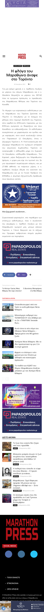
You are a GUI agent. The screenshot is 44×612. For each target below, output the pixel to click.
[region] (22, 3)
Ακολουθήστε (21, 551)
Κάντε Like (8, 551)
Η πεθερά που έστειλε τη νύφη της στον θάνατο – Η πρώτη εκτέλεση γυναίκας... (27, 471)
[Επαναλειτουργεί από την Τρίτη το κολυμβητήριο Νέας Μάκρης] (8, 307)
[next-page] (7, 379)
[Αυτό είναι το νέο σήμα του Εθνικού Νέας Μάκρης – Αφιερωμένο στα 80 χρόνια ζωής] (8, 331)
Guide (15, 505)
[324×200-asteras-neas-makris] (22, 196)
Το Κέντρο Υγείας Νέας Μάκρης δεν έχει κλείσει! (12, 289)
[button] (22, 3)
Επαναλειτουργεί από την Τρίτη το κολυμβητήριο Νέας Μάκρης (27, 307)
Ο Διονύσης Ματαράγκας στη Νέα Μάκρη (32, 289)
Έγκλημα (16, 476)
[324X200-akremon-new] (22, 396)
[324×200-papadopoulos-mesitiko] (22, 253)
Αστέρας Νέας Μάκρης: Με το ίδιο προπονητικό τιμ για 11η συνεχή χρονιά (28, 344)
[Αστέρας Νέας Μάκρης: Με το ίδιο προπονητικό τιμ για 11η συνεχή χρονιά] (8, 344)
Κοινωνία (16, 464)
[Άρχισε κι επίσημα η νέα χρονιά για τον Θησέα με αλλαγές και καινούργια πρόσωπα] (8, 355)
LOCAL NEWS (17, 65)
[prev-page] (3, 379)
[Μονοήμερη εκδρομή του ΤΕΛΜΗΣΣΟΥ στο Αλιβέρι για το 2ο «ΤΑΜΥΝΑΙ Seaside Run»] (8, 318)
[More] (30, 275)
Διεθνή (15, 448)
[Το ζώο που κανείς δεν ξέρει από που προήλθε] (6, 446)
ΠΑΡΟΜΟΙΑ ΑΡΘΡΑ (8, 298)
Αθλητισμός (26, 65)
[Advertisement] (22, 30)
